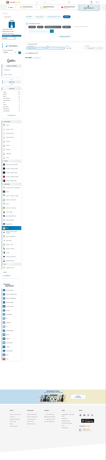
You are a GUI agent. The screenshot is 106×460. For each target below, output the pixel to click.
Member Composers (32, 414)
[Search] (19, 53)
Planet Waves (11, 108)
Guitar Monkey (11, 100)
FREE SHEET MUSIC (8, 29)
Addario (11, 94)
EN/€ (97, 2)
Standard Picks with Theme (53, 27)
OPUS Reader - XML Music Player (68, 415)
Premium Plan (30, 421)
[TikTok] (92, 415)
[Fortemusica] (80, 430)
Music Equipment (50, 421)
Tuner (63, 425)
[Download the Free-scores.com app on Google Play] (87, 421)
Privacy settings (13, 426)
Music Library (8, 16)
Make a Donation (31, 423)
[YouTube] (84, 415)
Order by (67, 46)
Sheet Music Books (50, 416)
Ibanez (11, 96)
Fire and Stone (11, 111)
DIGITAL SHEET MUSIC (8, 33)
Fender (11, 104)
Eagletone (11, 82)
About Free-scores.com (15, 414)
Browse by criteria (64, 36)
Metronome (64, 418)
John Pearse (11, 106)
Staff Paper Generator (67, 423)
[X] (88, 415)
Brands (47, 46)
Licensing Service (31, 419)
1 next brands (11, 115)
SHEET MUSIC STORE (8, 31)
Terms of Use (13, 421)
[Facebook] (80, 415)
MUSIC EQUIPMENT (7, 35)
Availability (87, 45)
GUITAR (33, 27)
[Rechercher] (69, 2)
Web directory (65, 427)
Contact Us (12, 416)
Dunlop (11, 92)
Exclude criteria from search (81, 26)
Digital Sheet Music (50, 419)
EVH (11, 102)
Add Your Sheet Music (32, 416)
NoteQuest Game (66, 420)
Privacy (11, 423)
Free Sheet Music (50, 414)
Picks (5, 272)
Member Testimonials (15, 419)
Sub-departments (30, 46)
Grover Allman (11, 98)
